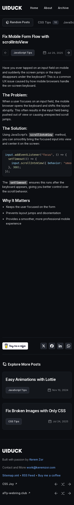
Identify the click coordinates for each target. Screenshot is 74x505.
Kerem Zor (36, 459)
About (48, 8)
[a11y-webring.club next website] (69, 493)
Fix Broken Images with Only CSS (36, 410)
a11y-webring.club (14, 493)
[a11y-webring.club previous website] (56, 493)
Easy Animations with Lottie (31, 379)
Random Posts (20, 22)
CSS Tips (47, 22)
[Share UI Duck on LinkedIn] (60, 346)
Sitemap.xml (10, 475)
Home (34, 8)
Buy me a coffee (49, 475)
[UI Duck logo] (12, 8)
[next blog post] (68, 53)
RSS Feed (28, 475)
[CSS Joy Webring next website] (69, 484)
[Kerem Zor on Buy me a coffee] (15, 345)
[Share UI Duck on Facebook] (52, 346)
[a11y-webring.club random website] (63, 493)
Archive (63, 8)
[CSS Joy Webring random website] (63, 484)
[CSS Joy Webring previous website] (56, 484)
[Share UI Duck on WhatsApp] (68, 346)
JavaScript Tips (23, 52)
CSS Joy (8, 484)
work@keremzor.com (41, 467)
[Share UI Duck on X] (43, 346)
